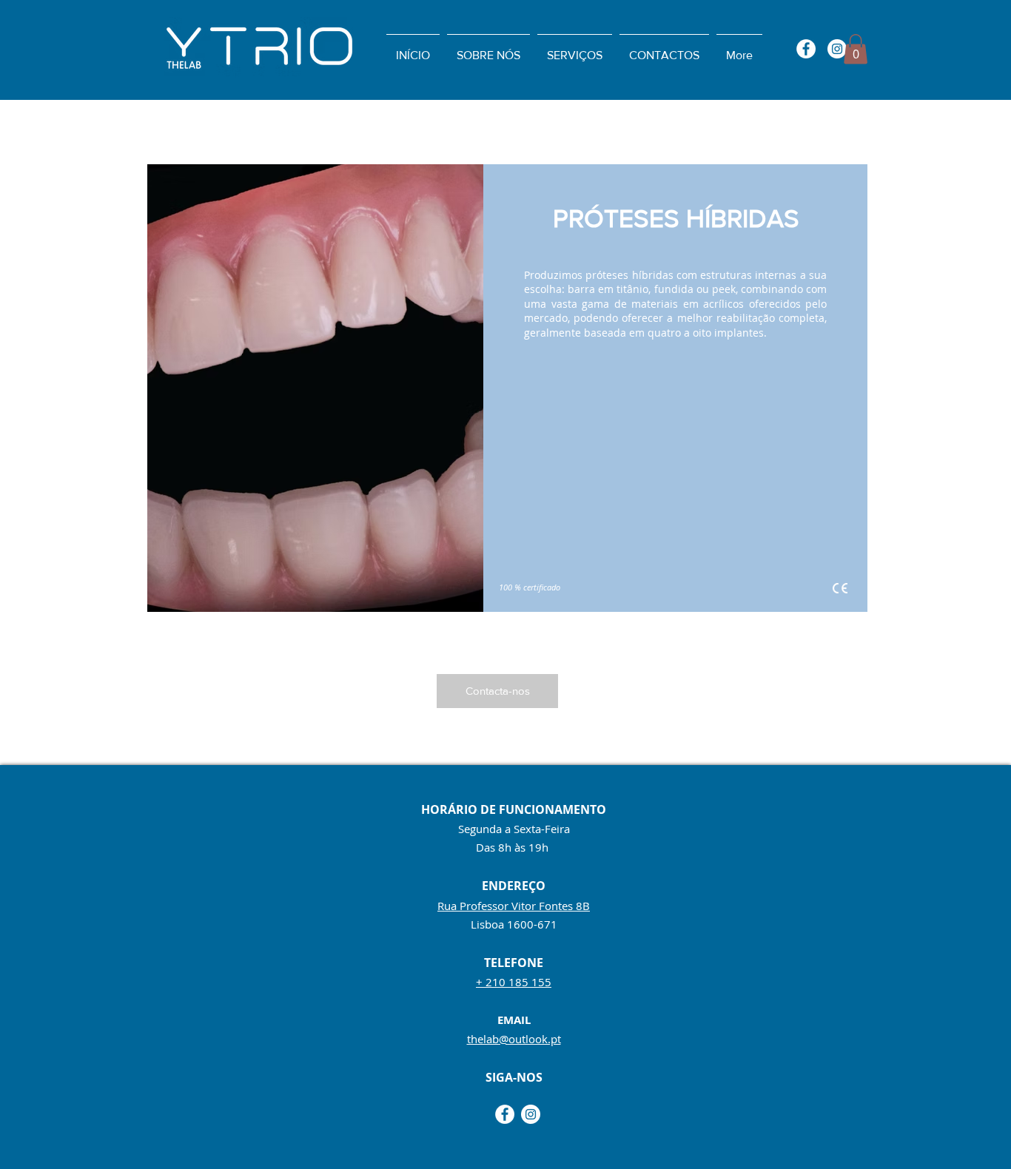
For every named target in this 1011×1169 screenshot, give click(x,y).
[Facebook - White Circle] (806, 48)
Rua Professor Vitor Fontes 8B (513, 905)
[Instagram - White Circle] (837, 48)
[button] (855, 49)
